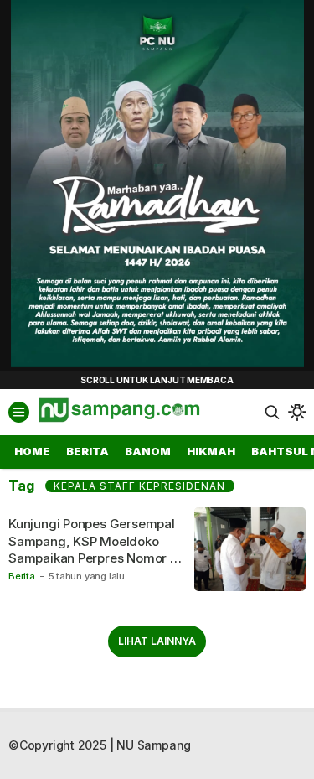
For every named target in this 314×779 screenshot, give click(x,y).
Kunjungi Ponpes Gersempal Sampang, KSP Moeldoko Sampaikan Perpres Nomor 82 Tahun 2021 (96, 549)
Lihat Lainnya (157, 641)
